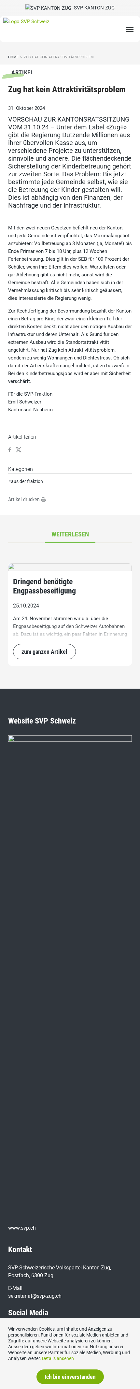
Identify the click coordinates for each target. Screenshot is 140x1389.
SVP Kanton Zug (93, 8)
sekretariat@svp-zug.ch (35, 1296)
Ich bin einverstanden (70, 1376)
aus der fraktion (27, 481)
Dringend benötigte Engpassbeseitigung (44, 586)
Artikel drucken (24, 499)
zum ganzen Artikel (44, 651)
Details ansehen (58, 1358)
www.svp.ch (22, 1228)
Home (13, 57)
